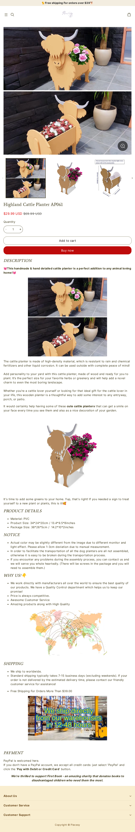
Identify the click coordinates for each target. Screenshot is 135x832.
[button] (6, 14)
